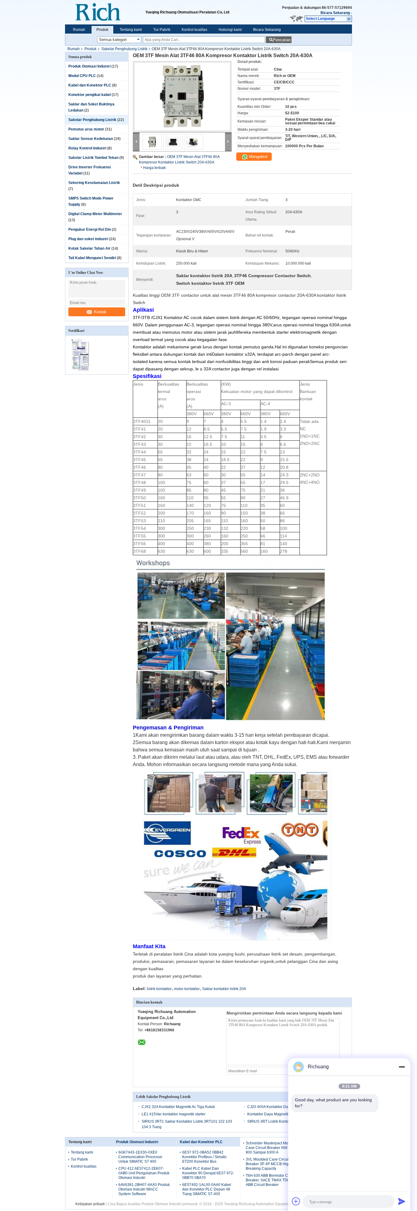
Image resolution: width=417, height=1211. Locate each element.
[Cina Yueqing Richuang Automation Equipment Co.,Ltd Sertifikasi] (81, 370)
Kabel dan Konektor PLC (89, 85)
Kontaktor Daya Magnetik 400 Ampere (278, 1114)
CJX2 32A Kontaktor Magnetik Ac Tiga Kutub (178, 1107)
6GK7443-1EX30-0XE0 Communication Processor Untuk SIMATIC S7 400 (140, 1157)
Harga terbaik (154, 168)
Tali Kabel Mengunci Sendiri (92, 258)
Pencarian (282, 40)
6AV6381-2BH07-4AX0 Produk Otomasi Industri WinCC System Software (144, 1189)
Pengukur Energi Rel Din (89, 229)
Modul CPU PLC (82, 76)
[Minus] (401, 1066)
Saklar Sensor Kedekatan (90, 139)
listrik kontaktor (159, 989)
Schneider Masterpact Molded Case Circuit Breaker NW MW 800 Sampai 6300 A (271, 1147)
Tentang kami (131, 30)
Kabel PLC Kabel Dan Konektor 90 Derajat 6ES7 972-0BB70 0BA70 (208, 1173)
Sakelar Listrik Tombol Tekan (93, 158)
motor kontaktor (187, 989)
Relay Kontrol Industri (87, 148)
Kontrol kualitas (194, 30)
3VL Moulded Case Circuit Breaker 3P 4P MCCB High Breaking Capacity (268, 1164)
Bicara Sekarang (335, 13)
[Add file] (296, 1201)
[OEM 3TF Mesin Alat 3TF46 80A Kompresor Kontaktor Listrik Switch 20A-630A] (182, 96)
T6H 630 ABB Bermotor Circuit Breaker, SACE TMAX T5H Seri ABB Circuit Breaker (271, 1180)
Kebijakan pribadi (90, 1204)
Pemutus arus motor (86, 129)
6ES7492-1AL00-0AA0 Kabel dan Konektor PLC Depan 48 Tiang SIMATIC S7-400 (206, 1189)
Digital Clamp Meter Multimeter (95, 214)
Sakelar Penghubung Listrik (124, 49)
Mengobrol (257, 156)
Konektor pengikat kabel (89, 95)
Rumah (79, 30)
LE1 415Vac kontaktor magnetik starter (173, 1114)
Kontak (100, 312)
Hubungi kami (230, 30)
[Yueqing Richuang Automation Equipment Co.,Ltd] (105, 12)
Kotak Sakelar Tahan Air (89, 248)
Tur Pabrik (161, 30)
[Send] (402, 1201)
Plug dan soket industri (88, 239)
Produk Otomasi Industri (89, 66)
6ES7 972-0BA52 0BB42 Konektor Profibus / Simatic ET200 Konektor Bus (204, 1157)
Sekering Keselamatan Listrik (94, 183)
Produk (102, 30)
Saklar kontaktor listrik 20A (224, 989)
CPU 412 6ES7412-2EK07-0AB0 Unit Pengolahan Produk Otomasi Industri (143, 1173)
